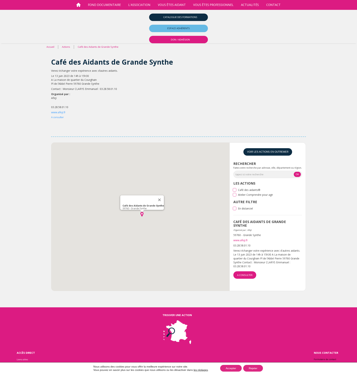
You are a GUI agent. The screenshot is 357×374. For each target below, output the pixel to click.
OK (297, 174)
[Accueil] (78, 5)
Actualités (250, 5)
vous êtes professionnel (213, 5)
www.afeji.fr (58, 112)
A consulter (57, 117)
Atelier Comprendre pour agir (255, 194)
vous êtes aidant (172, 5)
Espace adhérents (178, 28)
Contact (273, 5)
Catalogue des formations (180, 17)
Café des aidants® (249, 190)
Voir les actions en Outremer (267, 151)
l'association (139, 5)
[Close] (159, 199)
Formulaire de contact (325, 359)
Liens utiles (22, 359)
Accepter (231, 368)
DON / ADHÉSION (180, 39)
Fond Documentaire (104, 5)
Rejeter (253, 368)
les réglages (201, 369)
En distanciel (245, 208)
